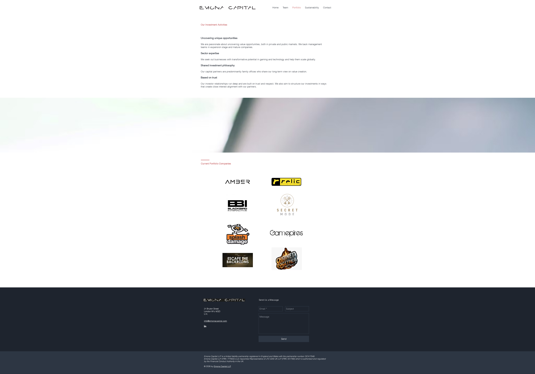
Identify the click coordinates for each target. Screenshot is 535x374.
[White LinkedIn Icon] (205, 326)
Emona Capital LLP (222, 366)
